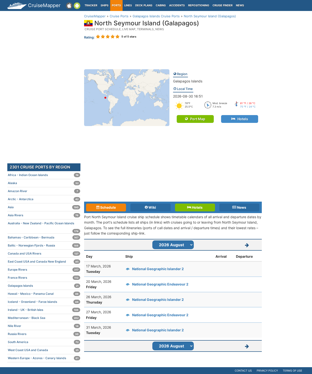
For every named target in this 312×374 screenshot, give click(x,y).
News (240, 5)
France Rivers (43, 277)
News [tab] (241, 207)
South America (43, 342)
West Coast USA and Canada (43, 350)
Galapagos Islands (187, 81)
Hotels (241, 119)
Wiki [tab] (152, 207)
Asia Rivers (43, 215)
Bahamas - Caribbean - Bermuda (43, 237)
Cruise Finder (223, 5)
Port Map (196, 119)
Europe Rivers (43, 269)
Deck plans (143, 5)
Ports (116, 5)
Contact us (243, 370)
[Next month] (247, 244)
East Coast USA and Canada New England (43, 261)
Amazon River (43, 191)
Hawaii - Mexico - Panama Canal (43, 293)
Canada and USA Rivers (43, 253)
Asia (43, 207)
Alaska (43, 183)
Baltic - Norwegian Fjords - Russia (43, 245)
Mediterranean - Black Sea (43, 318)
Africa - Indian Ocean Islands (43, 175)
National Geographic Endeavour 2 (160, 284)
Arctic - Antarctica (43, 199)
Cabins (161, 5)
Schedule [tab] (107, 207)
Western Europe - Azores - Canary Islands (43, 358)
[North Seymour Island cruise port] (126, 97)
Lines (128, 5)
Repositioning (198, 5)
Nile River (43, 326)
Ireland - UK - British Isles (43, 310)
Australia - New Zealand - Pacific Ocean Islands (43, 224)
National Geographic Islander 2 (158, 269)
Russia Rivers (43, 334)
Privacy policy (267, 370)
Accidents (177, 5)
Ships (104, 5)
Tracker (91, 5)
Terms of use (292, 370)
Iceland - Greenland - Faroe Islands (43, 302)
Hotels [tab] (197, 207)
